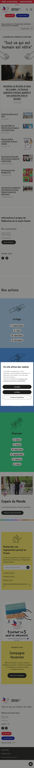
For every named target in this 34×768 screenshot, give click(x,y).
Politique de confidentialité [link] (17, 401)
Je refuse (17, 392)
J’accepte (17, 387)
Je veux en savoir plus (17, 397)
